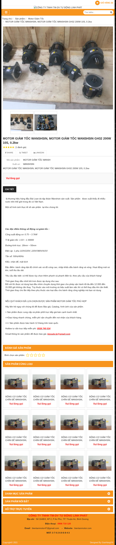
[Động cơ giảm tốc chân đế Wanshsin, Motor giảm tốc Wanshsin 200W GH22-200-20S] (99, 422)
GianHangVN (107, 543)
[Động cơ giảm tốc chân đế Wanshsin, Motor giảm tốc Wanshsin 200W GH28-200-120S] (44, 382)
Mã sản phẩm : (14, 160)
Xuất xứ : (16, 164)
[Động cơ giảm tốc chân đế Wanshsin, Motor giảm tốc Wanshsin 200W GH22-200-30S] (72, 422)
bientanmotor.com (83, 528)
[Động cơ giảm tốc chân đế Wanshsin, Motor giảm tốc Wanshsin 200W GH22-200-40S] (44, 422)
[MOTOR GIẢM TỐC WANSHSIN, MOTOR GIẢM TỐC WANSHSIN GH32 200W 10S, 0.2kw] (58, 68)
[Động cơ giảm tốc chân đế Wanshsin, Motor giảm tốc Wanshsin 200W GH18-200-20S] (44, 463)
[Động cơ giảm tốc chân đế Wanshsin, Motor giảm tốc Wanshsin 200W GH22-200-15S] (16, 463)
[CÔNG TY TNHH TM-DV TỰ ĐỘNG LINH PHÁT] (58, 7)
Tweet (24, 153)
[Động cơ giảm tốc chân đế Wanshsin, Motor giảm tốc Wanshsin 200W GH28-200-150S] (16, 382)
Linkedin (39, 153)
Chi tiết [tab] (9, 189)
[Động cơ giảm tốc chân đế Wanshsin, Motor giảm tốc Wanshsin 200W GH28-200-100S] (72, 382)
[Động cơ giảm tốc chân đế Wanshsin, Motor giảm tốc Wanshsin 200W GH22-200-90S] (99, 382)
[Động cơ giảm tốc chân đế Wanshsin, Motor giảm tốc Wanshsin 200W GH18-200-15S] (72, 463)
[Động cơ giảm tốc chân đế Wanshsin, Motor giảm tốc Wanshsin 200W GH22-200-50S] (16, 422)
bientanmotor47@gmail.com (45, 528)
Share (9, 153)
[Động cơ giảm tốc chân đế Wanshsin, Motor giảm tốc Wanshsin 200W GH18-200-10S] (99, 463)
